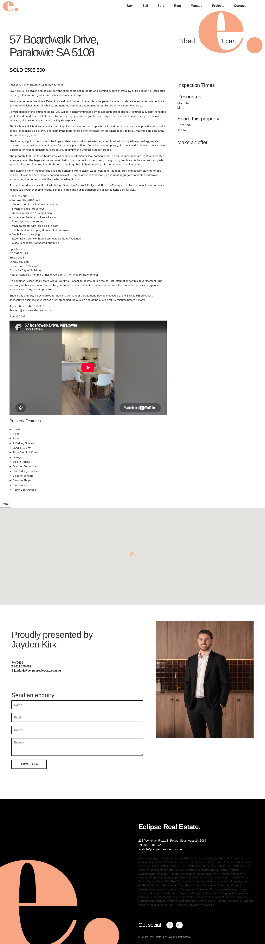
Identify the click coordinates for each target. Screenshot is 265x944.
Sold (161, 5)
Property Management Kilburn (156, 904)
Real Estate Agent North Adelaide (185, 862)
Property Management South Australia (217, 877)
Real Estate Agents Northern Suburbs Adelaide (200, 881)
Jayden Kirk (33, 644)
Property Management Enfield (196, 904)
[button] (132, 554)
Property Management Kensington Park (193, 873)
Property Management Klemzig (210, 885)
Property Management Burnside (188, 889)
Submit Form (29, 764)
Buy (130, 5)
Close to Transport (24, 485)
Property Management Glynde (169, 885)
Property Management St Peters (207, 869)
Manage (196, 5)
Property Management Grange (234, 900)
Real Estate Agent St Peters (197, 865)
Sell (145, 5)
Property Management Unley (227, 889)
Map (180, 107)
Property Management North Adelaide (161, 869)
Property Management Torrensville (173, 896)
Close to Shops (22, 480)
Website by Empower (180, 937)
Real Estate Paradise (165, 865)
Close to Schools (23, 475)
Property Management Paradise (199, 893)
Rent (177, 5)
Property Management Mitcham (157, 893)
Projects (218, 5)
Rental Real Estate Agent (232, 865)
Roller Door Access (24, 489)
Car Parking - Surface (26, 471)
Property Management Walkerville (170, 877)
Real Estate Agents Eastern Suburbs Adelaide (166, 858)
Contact (240, 5)
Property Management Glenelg (215, 896)
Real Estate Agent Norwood (213, 858)
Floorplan (184, 103)
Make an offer (192, 142)
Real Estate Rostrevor (221, 862)
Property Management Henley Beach (190, 900)
